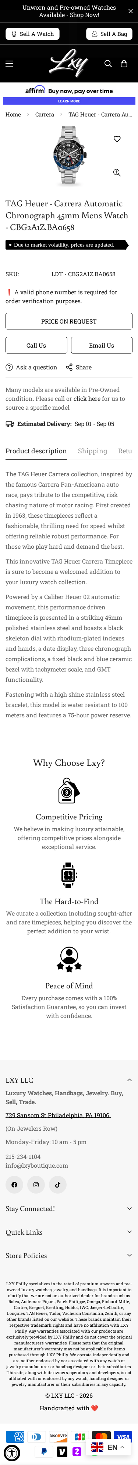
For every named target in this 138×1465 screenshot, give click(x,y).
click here (87, 398)
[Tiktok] (58, 1185)
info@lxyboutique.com (37, 1165)
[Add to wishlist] (117, 139)
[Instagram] (36, 1185)
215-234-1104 (23, 1156)
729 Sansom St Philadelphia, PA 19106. (58, 1115)
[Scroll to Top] (124, 1425)
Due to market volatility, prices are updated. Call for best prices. (64, 246)
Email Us (101, 345)
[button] (124, 63)
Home (13, 114)
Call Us (36, 345)
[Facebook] (14, 1185)
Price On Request (69, 321)
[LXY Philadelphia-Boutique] (69, 63)
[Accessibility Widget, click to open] (12, 1453)
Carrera (44, 114)
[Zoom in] (117, 173)
